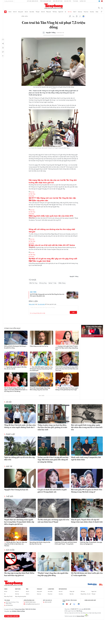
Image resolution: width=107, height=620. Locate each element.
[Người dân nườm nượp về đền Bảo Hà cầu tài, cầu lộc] (16, 359)
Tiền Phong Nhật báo (45, 1)
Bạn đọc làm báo (12, 616)
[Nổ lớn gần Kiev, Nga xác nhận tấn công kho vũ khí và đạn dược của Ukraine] (15, 534)
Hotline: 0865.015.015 (32, 1)
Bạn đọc (72, 594)
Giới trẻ (43, 11)
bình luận (80, 16)
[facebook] (99, 1)
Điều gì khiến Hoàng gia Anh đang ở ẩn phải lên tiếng (15, 347)
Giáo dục (80, 11)
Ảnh (27, 589)
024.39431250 (9, 605)
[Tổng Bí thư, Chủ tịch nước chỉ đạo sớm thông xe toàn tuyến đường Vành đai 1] (20, 413)
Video (97, 11)
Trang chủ (5, 12)
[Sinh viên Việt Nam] (92, 584)
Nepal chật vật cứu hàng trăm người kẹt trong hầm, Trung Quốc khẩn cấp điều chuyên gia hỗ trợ (19, 521)
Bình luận (3, 51)
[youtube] (102, 1)
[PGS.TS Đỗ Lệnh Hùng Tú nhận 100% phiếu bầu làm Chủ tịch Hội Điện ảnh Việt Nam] (67, 359)
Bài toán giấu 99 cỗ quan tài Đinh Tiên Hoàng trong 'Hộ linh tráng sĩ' (86, 490)
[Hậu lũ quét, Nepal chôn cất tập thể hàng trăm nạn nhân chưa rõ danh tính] (87, 508)
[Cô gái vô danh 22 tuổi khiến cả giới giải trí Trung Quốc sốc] (53, 478)
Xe (65, 11)
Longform (51, 589)
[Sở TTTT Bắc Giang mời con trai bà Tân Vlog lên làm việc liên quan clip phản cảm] (72, 295)
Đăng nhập (32, 304)
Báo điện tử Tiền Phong (53, 6)
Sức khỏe (32, 11)
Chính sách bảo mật (90, 600)
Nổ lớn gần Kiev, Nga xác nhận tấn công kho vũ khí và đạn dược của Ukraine (15, 543)
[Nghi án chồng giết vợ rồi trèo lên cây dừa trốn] (20, 446)
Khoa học (86, 11)
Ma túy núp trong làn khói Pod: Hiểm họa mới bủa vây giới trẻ (19, 574)
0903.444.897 (48, 602)
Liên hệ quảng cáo (29, 600)
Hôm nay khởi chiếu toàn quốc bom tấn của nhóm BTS (51, 216)
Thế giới (37, 11)
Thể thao (55, 11)
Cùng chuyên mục (12, 328)
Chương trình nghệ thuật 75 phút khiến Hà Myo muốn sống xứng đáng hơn (66, 347)
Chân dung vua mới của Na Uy (39, 346)
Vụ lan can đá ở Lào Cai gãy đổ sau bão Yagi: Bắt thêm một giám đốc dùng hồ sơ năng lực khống (53, 459)
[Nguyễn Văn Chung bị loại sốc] (20, 478)
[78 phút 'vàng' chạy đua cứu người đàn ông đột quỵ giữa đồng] (53, 561)
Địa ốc (26, 11)
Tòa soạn (75, 1)
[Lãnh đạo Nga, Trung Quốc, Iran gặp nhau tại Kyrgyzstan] (91, 534)
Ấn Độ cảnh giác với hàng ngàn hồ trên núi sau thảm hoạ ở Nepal (53, 520)
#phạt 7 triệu (52, 283)
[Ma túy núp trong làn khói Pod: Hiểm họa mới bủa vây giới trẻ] (20, 561)
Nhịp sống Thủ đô (8, 596)
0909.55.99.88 (28, 602)
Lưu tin (3, 47)
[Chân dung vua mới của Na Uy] (41, 338)
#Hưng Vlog (42, 283)
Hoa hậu (92, 11)
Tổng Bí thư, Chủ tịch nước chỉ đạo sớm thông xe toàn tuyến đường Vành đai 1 (20, 426)
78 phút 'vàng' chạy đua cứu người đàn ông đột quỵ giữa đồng (53, 574)
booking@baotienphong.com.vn (32, 604)
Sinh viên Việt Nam (57, 1)
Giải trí (74, 11)
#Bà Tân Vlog (33, 283)
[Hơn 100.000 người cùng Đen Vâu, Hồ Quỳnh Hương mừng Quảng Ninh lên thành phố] (41, 359)
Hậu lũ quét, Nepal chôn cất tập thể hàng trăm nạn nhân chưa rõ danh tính (87, 520)
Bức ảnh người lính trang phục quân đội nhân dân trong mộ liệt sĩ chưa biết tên (86, 427)
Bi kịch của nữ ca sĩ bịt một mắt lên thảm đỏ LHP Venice (52, 245)
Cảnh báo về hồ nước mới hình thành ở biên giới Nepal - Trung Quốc (66, 543)
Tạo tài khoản (41, 304)
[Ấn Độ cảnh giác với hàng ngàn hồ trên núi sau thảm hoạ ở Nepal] (53, 508)
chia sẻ (70, 16)
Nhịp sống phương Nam (20, 596)
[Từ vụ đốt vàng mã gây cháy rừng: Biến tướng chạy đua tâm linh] (41, 379)
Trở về (3, 55)
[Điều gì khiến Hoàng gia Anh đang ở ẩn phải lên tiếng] (16, 338)
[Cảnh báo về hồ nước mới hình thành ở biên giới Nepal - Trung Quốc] (66, 534)
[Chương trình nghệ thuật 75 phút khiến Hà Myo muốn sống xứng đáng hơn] (67, 338)
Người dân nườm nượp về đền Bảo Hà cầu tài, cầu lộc (15, 368)
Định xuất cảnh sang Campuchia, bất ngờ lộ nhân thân (86, 458)
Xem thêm (101, 12)
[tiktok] (71, 604)
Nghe (3, 39)
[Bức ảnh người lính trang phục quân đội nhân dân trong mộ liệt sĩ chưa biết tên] (87, 413)
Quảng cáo (83, 1)
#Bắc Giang (62, 283)
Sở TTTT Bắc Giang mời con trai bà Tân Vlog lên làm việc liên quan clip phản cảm (47, 295)
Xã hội (10, 11)
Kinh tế (14, 11)
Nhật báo (18, 589)
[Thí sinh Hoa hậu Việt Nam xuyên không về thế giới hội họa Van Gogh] (67, 379)
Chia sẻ (3, 43)
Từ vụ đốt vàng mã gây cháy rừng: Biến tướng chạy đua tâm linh (40, 388)
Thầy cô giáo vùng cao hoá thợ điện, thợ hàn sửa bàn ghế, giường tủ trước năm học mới (52, 427)
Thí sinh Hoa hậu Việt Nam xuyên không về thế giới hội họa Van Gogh (66, 388)
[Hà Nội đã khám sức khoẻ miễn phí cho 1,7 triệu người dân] (87, 561)
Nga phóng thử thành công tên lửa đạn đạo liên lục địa (39, 543)
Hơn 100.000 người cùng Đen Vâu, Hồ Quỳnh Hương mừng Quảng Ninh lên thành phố (41, 368)
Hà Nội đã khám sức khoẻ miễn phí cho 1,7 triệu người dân (87, 574)
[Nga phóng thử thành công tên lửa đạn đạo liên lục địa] (40, 534)
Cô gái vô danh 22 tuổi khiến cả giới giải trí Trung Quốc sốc (52, 490)
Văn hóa (70, 11)
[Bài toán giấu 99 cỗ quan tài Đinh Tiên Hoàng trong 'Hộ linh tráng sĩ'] (87, 478)
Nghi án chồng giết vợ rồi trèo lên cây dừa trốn (19, 458)
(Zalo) (34, 602)
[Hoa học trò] (101, 584)
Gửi (73, 312)
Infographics (63, 589)
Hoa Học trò (67, 1)
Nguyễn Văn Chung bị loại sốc (16, 489)
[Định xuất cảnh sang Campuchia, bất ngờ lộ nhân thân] (87, 446)
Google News (83, 16)
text (73, 16)
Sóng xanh (20, 11)
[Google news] (79, 604)
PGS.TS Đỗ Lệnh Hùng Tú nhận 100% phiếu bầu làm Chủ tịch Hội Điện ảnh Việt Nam (66, 368)
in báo (76, 16)
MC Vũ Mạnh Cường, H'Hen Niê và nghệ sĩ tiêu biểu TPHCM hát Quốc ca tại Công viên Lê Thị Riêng (15, 389)
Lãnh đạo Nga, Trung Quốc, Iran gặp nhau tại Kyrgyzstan (91, 543)
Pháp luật (48, 11)
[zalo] (75, 604)
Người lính (60, 11)
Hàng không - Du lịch (85, 594)
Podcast (39, 589)
